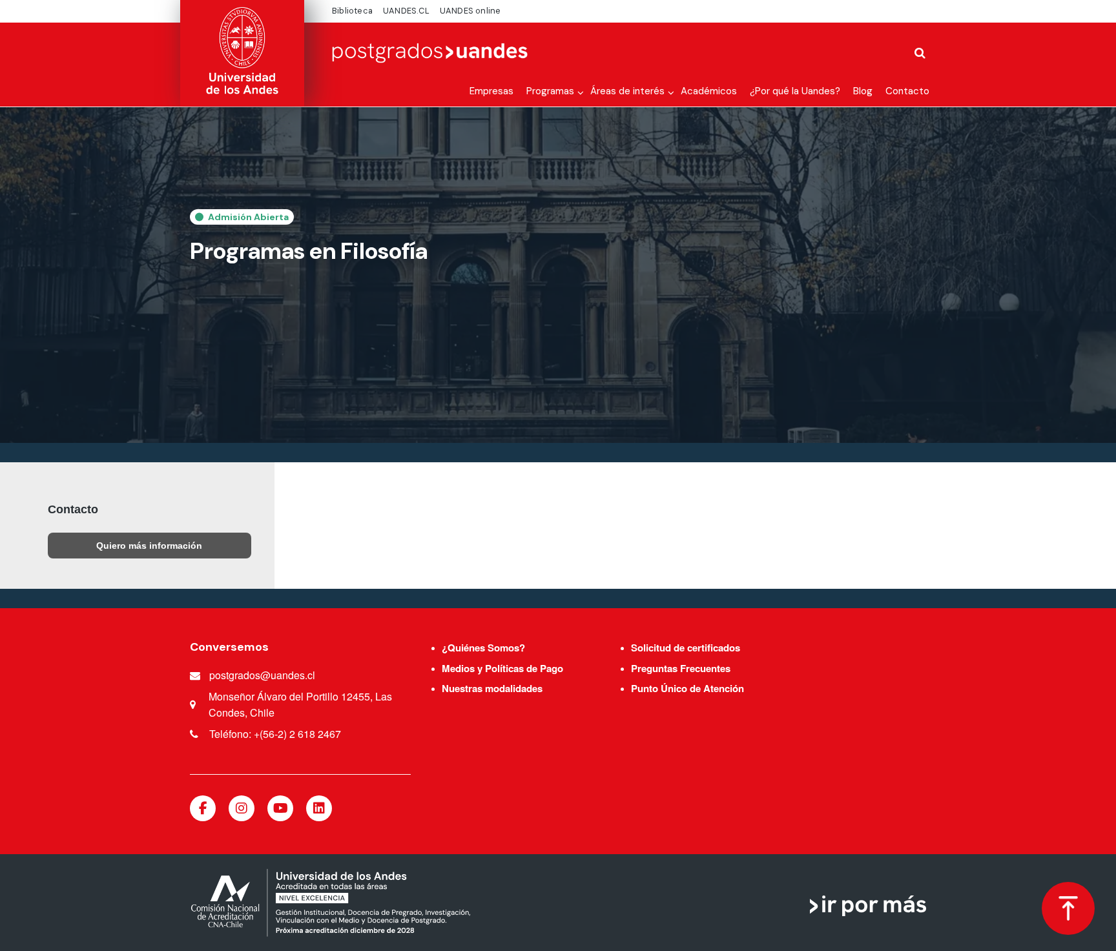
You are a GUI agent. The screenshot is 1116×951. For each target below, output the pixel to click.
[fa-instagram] (241, 808)
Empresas (491, 91)
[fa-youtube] (280, 808)
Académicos (709, 91)
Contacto (907, 91)
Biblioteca (352, 10)
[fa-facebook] (203, 808)
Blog (863, 91)
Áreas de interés (627, 91)
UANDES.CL (406, 10)
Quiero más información (149, 545)
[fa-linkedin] (319, 808)
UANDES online (470, 10)
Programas (550, 91)
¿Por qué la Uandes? (795, 91)
